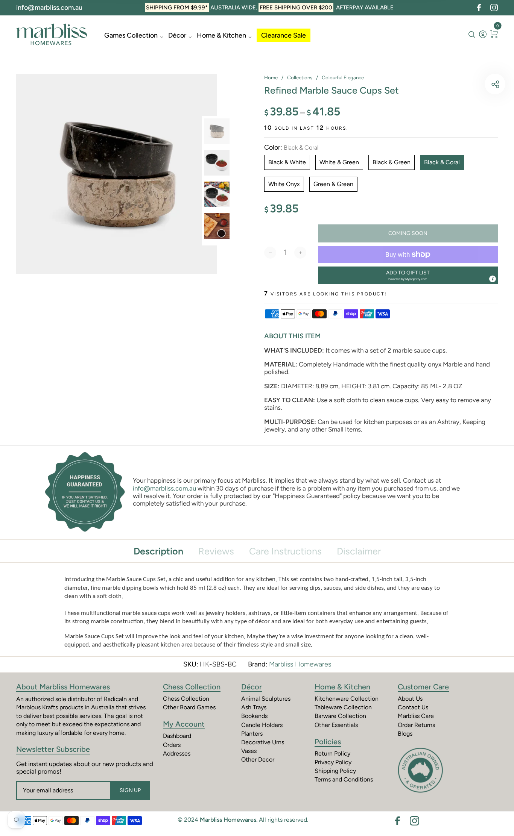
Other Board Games (189, 707)
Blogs (405, 733)
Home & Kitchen (221, 35)
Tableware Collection (343, 707)
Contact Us (413, 707)
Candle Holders (262, 724)
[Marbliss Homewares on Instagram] (494, 7)
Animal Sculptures (265, 698)
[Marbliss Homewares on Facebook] (479, 7)
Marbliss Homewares (300, 664)
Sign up (130, 790)
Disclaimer (359, 551)
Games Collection (131, 35)
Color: (291, 147)
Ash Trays (253, 707)
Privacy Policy (333, 762)
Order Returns (416, 724)
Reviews (216, 551)
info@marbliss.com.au (49, 7)
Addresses (176, 753)
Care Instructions (285, 551)
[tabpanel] (116, 174)
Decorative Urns (262, 742)
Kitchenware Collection (347, 698)
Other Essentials (336, 724)
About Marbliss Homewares (63, 686)
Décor (177, 35)
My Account (184, 723)
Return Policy (332, 753)
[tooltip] (492, 279)
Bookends (254, 715)
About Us (410, 698)
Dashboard (177, 735)
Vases (249, 750)
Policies (328, 741)
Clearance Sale (283, 35)
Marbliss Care (416, 715)
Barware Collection (340, 715)
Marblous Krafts (37, 707)
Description (158, 551)
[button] (408, 275)
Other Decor (257, 759)
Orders (172, 744)
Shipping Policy (335, 770)
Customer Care (423, 686)
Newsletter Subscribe (53, 749)
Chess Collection (192, 686)
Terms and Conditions (344, 779)
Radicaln (115, 699)
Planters (252, 733)
